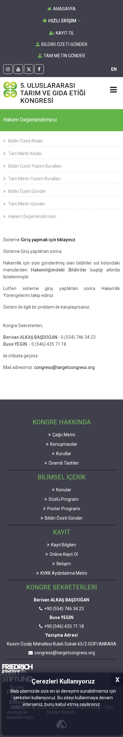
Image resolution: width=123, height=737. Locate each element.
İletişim (63, 563)
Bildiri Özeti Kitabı (25, 140)
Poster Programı (63, 508)
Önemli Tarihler (64, 463)
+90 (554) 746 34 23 (64, 608)
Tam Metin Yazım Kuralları (34, 178)
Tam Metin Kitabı (24, 153)
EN (114, 69)
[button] (103, 705)
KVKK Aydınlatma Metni (63, 573)
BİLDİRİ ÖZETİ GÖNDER (64, 44)
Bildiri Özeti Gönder (26, 191)
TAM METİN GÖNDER (64, 55)
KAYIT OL (65, 33)
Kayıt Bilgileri (63, 544)
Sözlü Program (64, 499)
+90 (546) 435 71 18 (64, 626)
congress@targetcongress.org (64, 367)
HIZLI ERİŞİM (62, 21)
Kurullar (63, 453)
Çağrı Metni (63, 434)
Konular (63, 489)
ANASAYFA (64, 8)
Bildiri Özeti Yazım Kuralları (34, 166)
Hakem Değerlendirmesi (31, 216)
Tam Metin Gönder (26, 203)
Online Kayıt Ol (64, 554)
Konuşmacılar (63, 444)
